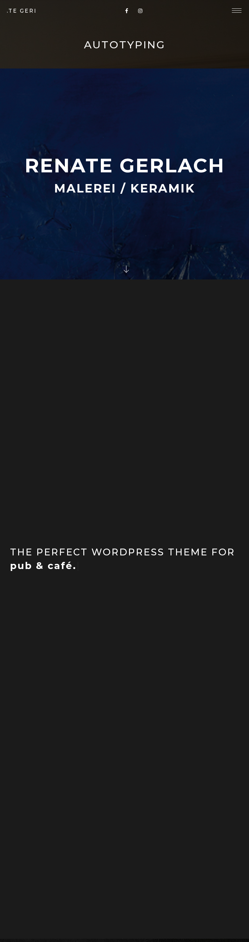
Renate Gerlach (21, 10)
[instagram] (140, 11)
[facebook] (126, 11)
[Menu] (237, 10)
